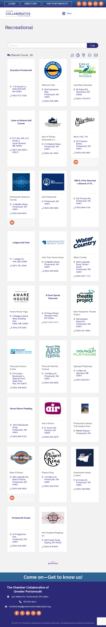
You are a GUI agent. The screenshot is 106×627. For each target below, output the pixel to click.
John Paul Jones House (53, 257)
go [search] (94, 45)
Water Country (80, 257)
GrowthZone (89, 623)
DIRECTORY (31, 3)
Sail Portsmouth (49, 197)
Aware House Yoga (19, 312)
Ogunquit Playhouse (83, 366)
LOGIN (11, 3)
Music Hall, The (81, 137)
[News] (76, 163)
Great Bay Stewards (83, 85)
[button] (8, 55)
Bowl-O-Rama (16, 473)
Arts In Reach (48, 423)
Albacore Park (48, 85)
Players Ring (48, 473)
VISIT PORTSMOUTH (57, 3)
